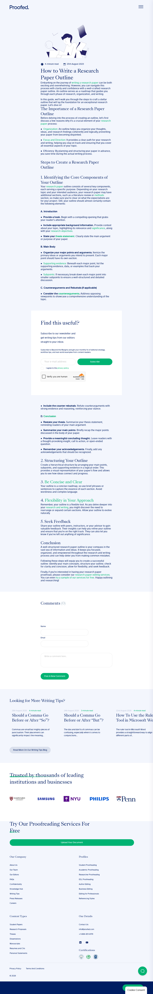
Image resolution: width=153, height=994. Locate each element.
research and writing (57, 507)
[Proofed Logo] (19, 7)
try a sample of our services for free (75, 578)
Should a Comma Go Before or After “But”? (84, 718)
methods (99, 195)
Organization (50, 129)
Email (43, 638)
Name (43, 626)
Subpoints (48, 275)
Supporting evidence (54, 263)
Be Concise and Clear (63, 482)
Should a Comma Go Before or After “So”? (30, 718)
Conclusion (49, 416)
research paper (54, 187)
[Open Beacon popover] (142, 971)
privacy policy (63, 368)
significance (98, 228)
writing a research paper (85, 83)
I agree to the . (57, 368)
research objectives (61, 231)
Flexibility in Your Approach (69, 501)
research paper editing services (92, 575)
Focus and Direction (54, 140)
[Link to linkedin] (80, 942)
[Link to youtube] (86, 942)
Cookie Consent (136, 990)
